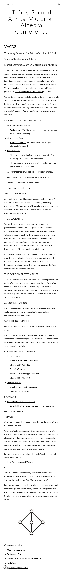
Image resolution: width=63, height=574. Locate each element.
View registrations (15, 138)
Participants (12, 563)
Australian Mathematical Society (29, 91)
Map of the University (16, 550)
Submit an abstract (18, 142)
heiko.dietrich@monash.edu (27, 374)
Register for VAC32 (18, 130)
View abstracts (13, 150)
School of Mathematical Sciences (24, 406)
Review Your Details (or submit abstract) (24, 559)
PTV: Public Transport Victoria (20, 462)
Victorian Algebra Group (14, 88)
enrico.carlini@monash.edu (27, 360)
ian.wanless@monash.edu (26, 387)
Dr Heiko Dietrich (17, 369)
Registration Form (15, 554)
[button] (3, 4)
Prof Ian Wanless (14, 382)
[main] (31, 22)
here (50, 199)
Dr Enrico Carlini (14, 356)
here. (37, 183)
